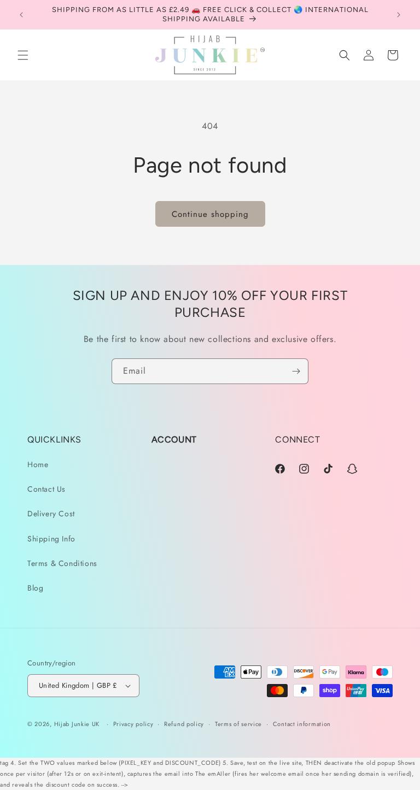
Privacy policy (133, 724)
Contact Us (46, 489)
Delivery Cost (51, 513)
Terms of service (238, 724)
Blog (35, 587)
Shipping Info (51, 538)
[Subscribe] (296, 371)
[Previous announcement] (21, 15)
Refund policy (184, 724)
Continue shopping (210, 214)
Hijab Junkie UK (77, 724)
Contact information (302, 724)
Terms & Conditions (62, 563)
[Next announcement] (399, 15)
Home (37, 464)
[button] (23, 55)
